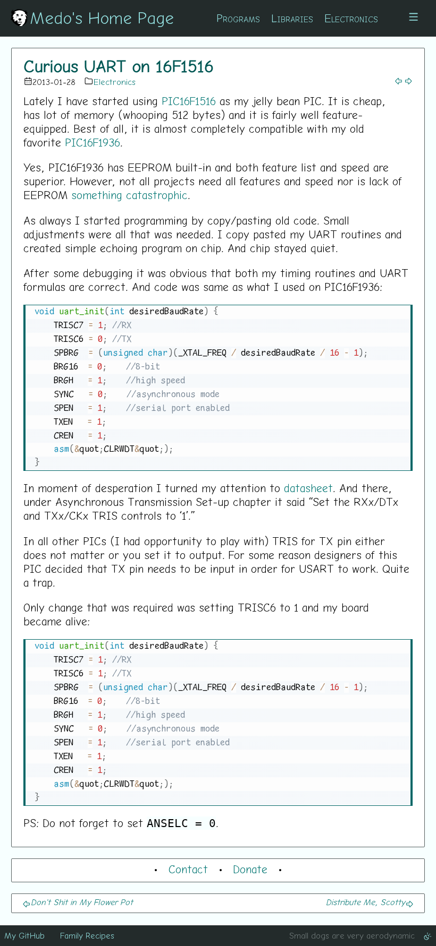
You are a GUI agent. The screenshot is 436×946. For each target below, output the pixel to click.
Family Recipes (87, 935)
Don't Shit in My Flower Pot (82, 902)
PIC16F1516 (189, 101)
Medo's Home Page (102, 17)
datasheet (308, 488)
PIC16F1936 (92, 142)
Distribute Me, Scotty (365, 902)
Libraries (292, 18)
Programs (238, 18)
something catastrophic (129, 195)
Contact (188, 869)
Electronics (351, 18)
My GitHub (24, 935)
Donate (250, 869)
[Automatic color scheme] (427, 935)
